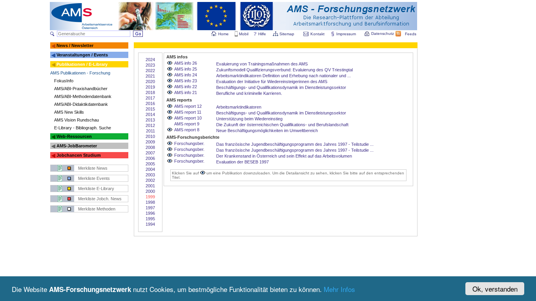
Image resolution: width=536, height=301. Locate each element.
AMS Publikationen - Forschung (80, 73)
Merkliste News (93, 168)
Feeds (410, 34)
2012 (150, 125)
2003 (150, 174)
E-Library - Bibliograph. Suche (82, 127)
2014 (150, 114)
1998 (150, 202)
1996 (150, 213)
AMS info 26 (185, 63)
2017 (150, 98)
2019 (150, 87)
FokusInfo (63, 80)
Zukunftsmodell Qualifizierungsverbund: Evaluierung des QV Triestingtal (284, 69)
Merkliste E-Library (96, 188)
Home (223, 34)
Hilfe (262, 34)
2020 (150, 81)
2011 (150, 131)
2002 (150, 180)
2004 (150, 169)
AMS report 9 (186, 123)
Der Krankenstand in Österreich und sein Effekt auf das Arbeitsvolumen (284, 156)
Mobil (243, 34)
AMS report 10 (188, 118)
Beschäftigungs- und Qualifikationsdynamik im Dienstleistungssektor (281, 87)
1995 (150, 218)
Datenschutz (382, 33)
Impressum (346, 34)
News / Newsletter (75, 45)
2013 (150, 120)
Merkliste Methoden (96, 209)
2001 (150, 185)
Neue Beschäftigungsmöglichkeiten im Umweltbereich (267, 130)
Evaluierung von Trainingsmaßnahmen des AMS (262, 64)
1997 (150, 207)
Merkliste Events (94, 178)
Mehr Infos (339, 289)
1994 (150, 224)
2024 (150, 59)
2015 (150, 109)
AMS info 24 (185, 75)
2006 (150, 158)
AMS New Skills (69, 112)
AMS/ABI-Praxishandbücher (81, 88)
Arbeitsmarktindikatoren (238, 107)
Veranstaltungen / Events (82, 55)
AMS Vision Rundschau (76, 120)
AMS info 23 (185, 80)
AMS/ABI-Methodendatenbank (82, 96)
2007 (150, 152)
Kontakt (317, 34)
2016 (150, 103)
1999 (150, 196)
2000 (150, 191)
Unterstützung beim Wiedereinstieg (249, 118)
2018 (150, 92)
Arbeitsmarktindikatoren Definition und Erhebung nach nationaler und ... (283, 75)
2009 (150, 142)
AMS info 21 (185, 92)
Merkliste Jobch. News (100, 198)
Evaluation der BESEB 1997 (242, 162)
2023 (150, 65)
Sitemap (286, 34)
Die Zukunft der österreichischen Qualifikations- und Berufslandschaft (282, 124)
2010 (150, 136)
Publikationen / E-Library (82, 64)
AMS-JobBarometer (77, 145)
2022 (150, 70)
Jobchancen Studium (79, 155)
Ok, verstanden (495, 289)
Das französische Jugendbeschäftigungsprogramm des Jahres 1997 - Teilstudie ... (295, 144)
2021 (150, 76)
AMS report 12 (188, 106)
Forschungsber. (189, 143)
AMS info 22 (185, 86)
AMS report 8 (186, 129)
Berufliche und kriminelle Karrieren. (249, 93)
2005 (150, 163)
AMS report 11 (187, 112)
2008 (150, 147)
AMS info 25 (185, 69)
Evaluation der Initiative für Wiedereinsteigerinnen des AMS (271, 81)
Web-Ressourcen (74, 136)
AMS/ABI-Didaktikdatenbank (81, 104)
